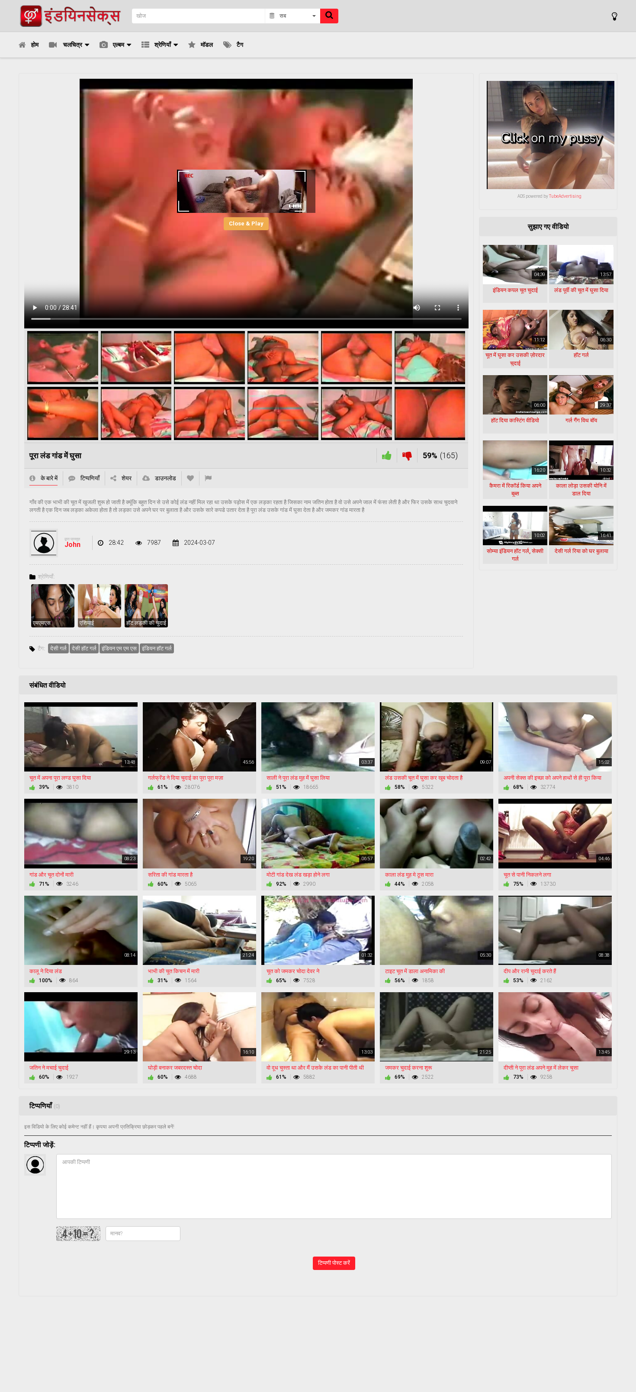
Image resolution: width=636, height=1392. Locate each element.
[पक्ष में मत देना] (387, 455)
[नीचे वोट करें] (407, 455)
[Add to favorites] (190, 478)
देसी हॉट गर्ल (84, 648)
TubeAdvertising (565, 196)
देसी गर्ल (58, 648)
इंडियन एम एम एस (119, 648)
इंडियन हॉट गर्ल (157, 648)
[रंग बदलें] (614, 16)
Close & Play (246, 223)
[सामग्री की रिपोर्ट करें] (208, 478)
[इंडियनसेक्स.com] (73, 16)
